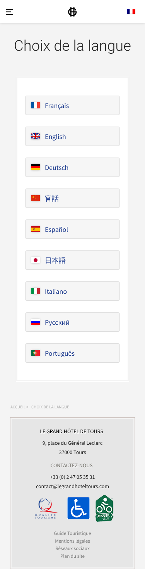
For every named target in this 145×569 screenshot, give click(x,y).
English (55, 136)
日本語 (55, 260)
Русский (57, 322)
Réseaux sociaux (72, 548)
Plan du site (72, 556)
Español (56, 229)
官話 (52, 198)
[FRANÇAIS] (131, 11)
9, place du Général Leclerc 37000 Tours (71, 442)
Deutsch (56, 167)
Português (60, 353)
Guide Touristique (72, 533)
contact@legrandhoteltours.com (72, 486)
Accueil (18, 407)
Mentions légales (72, 541)
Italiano (56, 291)
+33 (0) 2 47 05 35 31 (72, 476)
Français (57, 105)
